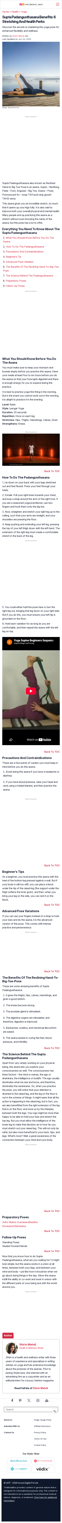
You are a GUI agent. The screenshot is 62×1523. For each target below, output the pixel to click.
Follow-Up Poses (15, 285)
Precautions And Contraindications (24, 251)
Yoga (24, 11)
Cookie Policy (40, 1445)
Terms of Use (40, 1439)
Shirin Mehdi (27, 1344)
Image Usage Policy (42, 1420)
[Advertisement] (31, 151)
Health (15, 11)
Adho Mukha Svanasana (15, 1222)
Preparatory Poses (16, 280)
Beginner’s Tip (13, 256)
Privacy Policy (40, 1432)
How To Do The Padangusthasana (25, 246)
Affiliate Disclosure (42, 1426)
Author (8, 1335)
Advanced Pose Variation (20, 261)
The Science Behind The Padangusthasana (29, 275)
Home (5, 11)
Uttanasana (19, 1226)
